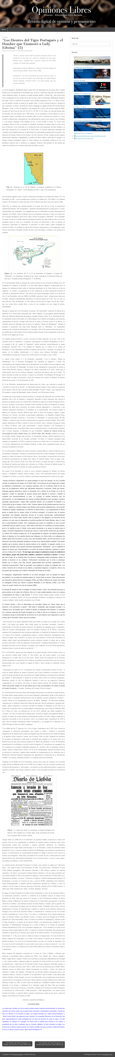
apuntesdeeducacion (98, 136)
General (5, 37)
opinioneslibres (18, 1054)
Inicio (4, 30)
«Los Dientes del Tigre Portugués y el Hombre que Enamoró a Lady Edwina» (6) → (49, 1044)
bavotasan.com (107, 1054)
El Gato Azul (88, 138)
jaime (5, 50)
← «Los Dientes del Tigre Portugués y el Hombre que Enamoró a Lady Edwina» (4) (17, 1044)
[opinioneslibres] (57, 14)
